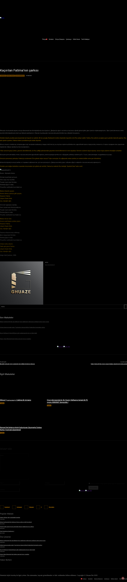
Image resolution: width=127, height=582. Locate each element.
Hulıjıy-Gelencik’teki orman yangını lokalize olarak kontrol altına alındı (109, 364)
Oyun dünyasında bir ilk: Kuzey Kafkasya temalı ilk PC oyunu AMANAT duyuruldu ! (67, 401)
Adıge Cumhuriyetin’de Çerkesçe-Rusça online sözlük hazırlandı (16, 522)
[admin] (21, 283)
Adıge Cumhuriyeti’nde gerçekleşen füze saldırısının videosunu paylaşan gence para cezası (22, 540)
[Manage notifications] (123, 578)
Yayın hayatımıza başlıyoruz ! (7, 531)
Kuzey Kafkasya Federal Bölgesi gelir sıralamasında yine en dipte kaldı (17, 550)
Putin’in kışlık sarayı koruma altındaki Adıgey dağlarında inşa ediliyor (17, 526)
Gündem (2, 403)
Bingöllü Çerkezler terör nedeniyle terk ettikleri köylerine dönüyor (17, 364)
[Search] (125, 307)
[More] (49, 121)
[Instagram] (14, 507)
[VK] (42, 121)
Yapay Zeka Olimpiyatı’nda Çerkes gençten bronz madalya (14, 554)
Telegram (31, 507)
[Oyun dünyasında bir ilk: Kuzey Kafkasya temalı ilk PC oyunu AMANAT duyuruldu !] (68, 388)
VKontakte (51, 507)
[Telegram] (36, 121)
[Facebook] (18, 121)
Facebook (7, 507)
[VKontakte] (46, 507)
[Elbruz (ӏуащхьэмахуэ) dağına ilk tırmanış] (21, 388)
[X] (24, 121)
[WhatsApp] (30, 121)
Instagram (19, 507)
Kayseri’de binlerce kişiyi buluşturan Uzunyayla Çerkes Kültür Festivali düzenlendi (21, 428)
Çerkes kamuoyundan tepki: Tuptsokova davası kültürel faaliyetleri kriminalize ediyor (21, 545)
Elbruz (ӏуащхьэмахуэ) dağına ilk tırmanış (15, 400)
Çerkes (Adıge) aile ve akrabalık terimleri (10, 517)
